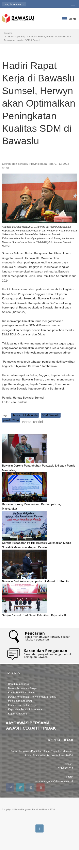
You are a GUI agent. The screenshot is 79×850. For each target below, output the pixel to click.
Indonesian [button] (13, 4)
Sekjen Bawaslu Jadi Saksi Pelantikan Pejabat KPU (34, 615)
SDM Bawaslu (51, 415)
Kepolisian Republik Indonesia (25, 709)
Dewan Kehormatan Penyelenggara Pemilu (32, 696)
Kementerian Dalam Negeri (23, 705)
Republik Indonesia (19, 684)
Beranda (8, 33)
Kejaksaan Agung (18, 713)
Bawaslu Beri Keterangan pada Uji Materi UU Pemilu (35, 581)
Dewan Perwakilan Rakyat (22, 688)
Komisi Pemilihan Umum (21, 692)
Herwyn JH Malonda (25, 415)
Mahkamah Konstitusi (20, 701)
